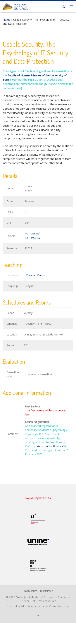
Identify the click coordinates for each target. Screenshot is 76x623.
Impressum (30, 591)
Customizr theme (59, 606)
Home (6, 19)
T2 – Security (32, 237)
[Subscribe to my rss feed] (38, 616)
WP (23, 606)
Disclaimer (46, 591)
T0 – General (32, 233)
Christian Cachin (35, 275)
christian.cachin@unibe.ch (49, 446)
